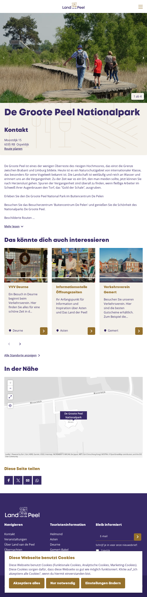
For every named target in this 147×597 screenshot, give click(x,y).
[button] (73, 417)
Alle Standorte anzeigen (20, 355)
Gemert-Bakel (59, 550)
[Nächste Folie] (143, 58)
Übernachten (13, 550)
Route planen (13, 149)
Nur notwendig (62, 583)
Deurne (55, 544)
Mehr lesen (12, 226)
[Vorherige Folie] (3, 58)
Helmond (56, 534)
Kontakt (9, 534)
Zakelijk (105, 550)
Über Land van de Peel (19, 544)
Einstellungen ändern (103, 583)
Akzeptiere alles (26, 583)
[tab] (137, 96)
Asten (54, 539)
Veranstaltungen (15, 539)
